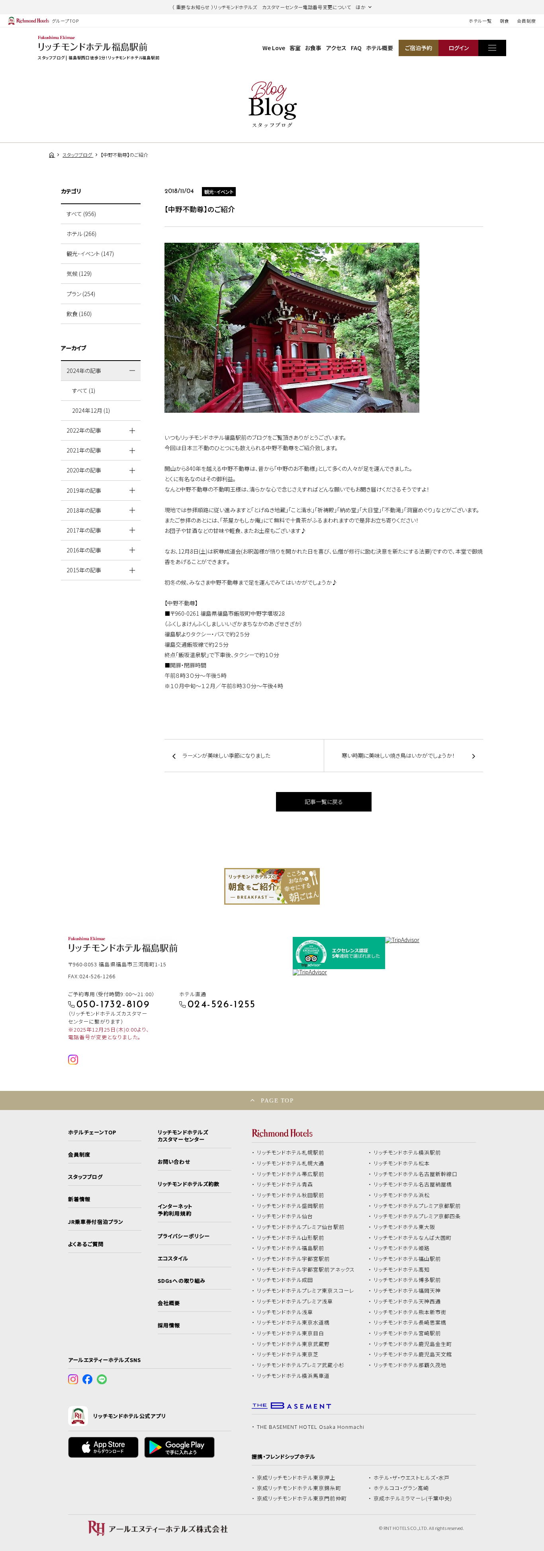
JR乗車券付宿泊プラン (96, 1221)
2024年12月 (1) (91, 410)
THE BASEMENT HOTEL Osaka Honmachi (310, 1426)
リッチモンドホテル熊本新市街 (410, 1312)
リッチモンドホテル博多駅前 (407, 1280)
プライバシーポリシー (183, 1236)
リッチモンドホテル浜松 (402, 1195)
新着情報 (79, 1199)
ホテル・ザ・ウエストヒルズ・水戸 (412, 1477)
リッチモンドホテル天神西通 (407, 1301)
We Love (273, 48)
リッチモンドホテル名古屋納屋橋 (413, 1184)
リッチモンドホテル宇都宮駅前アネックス (306, 1269)
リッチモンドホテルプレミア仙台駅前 (300, 1227)
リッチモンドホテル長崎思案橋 (410, 1322)
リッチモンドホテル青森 (285, 1184)
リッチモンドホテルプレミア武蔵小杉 (300, 1365)
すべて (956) (81, 214)
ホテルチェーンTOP (92, 1132)
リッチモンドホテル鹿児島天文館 (413, 1354)
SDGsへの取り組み (181, 1280)
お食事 (313, 48)
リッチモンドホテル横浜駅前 (407, 1152)
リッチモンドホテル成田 (285, 1280)
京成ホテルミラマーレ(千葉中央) (413, 1498)
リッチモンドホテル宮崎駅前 (407, 1333)
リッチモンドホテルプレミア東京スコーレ (305, 1290)
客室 (295, 48)
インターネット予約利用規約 (175, 1210)
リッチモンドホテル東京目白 (291, 1333)
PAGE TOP (277, 1100)
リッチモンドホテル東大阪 (405, 1227)
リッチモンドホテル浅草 (285, 1312)
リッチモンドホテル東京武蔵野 (293, 1344)
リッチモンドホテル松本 (402, 1163)
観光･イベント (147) (90, 254)
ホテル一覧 (480, 21)
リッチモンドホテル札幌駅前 (291, 1152)
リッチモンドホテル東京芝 (288, 1354)
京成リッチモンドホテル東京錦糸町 (299, 1488)
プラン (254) (81, 294)
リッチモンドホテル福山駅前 (407, 1258)
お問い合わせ (174, 1161)
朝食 (504, 21)
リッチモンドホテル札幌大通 (291, 1163)
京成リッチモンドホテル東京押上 (296, 1477)
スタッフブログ (85, 1176)
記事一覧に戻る (324, 802)
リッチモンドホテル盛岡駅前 (291, 1206)
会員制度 (526, 21)
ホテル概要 (379, 48)
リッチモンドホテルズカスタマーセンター (183, 1136)
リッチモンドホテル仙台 (285, 1216)
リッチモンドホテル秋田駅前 (291, 1195)
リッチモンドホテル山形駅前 (291, 1237)
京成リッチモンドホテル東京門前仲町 (302, 1498)
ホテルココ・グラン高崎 (401, 1488)
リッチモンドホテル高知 (402, 1269)
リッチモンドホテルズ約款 (188, 1184)
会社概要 (169, 1303)
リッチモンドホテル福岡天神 (407, 1290)
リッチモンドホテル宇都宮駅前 (293, 1258)
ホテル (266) (81, 234)
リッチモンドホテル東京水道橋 (293, 1322)
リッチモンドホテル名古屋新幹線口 (416, 1174)
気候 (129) (79, 273)
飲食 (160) (79, 314)
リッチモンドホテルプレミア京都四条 (417, 1216)
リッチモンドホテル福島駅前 (291, 1248)
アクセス (336, 48)
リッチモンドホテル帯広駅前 (291, 1174)
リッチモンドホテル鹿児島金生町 (413, 1344)
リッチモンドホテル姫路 (402, 1248)
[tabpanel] (272, 886)
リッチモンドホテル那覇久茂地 (410, 1365)
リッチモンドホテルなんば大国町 (413, 1237)
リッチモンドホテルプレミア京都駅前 (417, 1206)
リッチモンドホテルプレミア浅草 (295, 1301)
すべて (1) (83, 390)
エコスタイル (173, 1258)
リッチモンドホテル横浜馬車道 (293, 1375)
